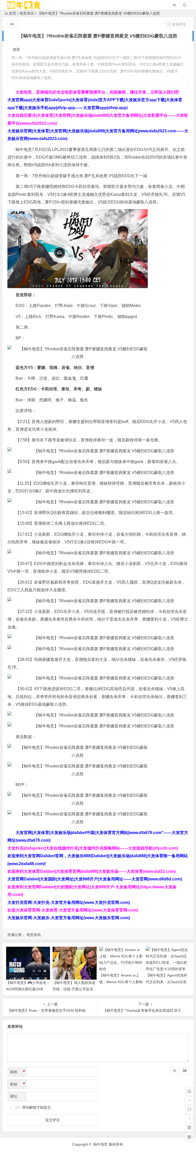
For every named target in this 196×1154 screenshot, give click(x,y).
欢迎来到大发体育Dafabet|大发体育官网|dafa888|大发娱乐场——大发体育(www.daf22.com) (91, 871)
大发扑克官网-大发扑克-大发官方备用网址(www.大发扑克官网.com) (68, 902)
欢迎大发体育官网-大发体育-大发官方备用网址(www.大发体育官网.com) (72, 910)
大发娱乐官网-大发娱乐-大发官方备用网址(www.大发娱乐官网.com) (68, 918)
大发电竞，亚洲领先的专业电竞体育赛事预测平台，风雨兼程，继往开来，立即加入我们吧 (97, 92)
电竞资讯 (27, 13)
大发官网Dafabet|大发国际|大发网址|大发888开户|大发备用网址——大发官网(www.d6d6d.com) (94, 879)
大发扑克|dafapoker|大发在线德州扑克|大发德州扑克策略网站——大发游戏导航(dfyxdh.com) (92, 848)
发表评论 (178, 24)
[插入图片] (185, 1071)
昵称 (17, 1072)
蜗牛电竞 (100, 1144)
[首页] (189, 1091)
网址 (13, 1096)
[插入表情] (174, 1071)
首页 (12, 13)
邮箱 (17, 1084)
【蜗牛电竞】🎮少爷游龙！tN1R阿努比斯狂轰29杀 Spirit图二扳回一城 (28, 989)
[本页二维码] (189, 1137)
